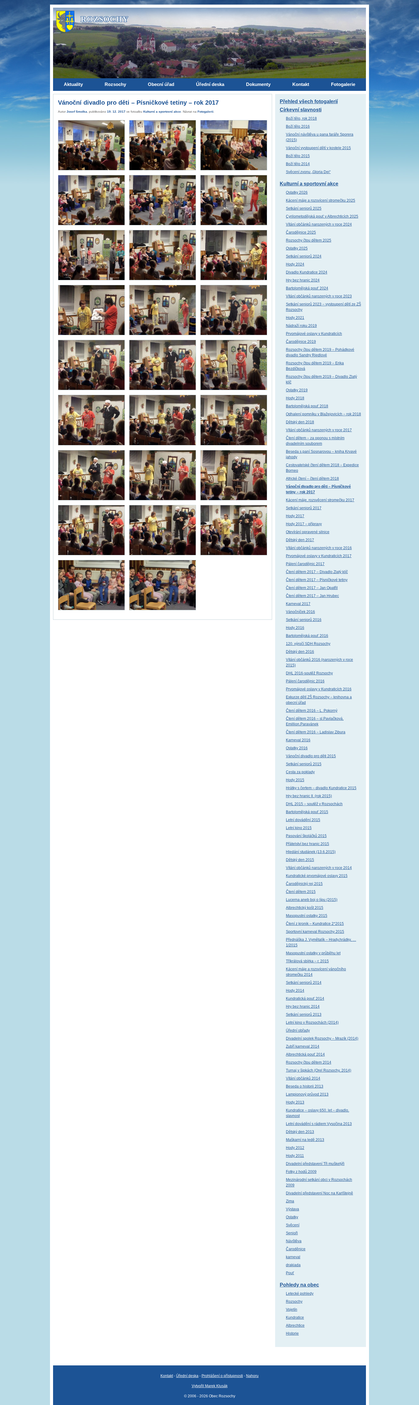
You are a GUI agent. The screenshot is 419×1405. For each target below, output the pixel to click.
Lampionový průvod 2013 (307, 1094)
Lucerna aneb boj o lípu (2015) (311, 900)
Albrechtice (295, 1325)
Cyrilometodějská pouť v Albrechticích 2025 (322, 216)
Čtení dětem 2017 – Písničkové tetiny (317, 580)
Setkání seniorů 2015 (303, 764)
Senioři (292, 1233)
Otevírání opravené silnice (307, 532)
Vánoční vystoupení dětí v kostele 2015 (318, 148)
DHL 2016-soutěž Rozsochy (309, 673)
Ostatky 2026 (297, 192)
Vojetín (291, 1309)
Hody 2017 (295, 516)
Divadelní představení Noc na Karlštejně (319, 1193)
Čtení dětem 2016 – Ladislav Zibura (315, 732)
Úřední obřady (298, 1030)
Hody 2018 (295, 398)
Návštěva (294, 1241)
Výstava (292, 1209)
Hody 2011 (295, 1156)
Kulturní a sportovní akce (162, 111)
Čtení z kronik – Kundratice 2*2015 (315, 924)
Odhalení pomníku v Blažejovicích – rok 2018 (323, 414)
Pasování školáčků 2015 (306, 836)
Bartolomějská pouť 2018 (307, 406)
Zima (290, 1201)
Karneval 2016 (298, 740)
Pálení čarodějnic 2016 (305, 681)
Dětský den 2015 (300, 860)
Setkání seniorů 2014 (303, 982)
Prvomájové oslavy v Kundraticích (314, 334)
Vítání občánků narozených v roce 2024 (319, 224)
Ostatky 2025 (297, 248)
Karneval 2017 (298, 604)
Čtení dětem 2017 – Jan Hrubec (312, 596)
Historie (292, 1333)
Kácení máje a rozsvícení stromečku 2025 (320, 200)
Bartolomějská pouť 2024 (307, 288)
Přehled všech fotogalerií (309, 101)
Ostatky (292, 1217)
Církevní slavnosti (300, 109)
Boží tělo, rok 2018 (301, 118)
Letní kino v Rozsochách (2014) (312, 1022)
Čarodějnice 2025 (301, 232)
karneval (293, 1257)
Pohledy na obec (299, 1284)
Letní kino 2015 (299, 828)
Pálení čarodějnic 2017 (305, 564)
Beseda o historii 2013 (304, 1086)
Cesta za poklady (300, 772)
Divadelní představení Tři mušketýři (315, 1164)
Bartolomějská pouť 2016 (307, 636)
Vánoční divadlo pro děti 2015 (311, 756)
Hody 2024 (295, 264)
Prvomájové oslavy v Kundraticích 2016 (319, 689)
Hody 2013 (295, 1102)
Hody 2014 (295, 990)
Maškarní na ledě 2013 (305, 1140)
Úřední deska (187, 1376)
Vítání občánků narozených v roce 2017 (319, 430)
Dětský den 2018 (300, 422)
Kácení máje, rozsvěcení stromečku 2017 (320, 500)
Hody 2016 (295, 628)
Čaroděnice (296, 1249)
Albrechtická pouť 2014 (305, 1054)
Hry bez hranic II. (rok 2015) (309, 796)
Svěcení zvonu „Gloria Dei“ (308, 172)
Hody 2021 (295, 318)
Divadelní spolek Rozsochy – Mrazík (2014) (322, 1038)
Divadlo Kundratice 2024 (306, 272)
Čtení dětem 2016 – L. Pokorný (311, 710)
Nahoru (252, 1376)
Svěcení (292, 1225)
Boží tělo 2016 (298, 126)
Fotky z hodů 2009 (301, 1172)
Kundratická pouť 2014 (305, 998)
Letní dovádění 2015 (303, 820)
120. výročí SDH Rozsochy (308, 644)
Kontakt (166, 1376)
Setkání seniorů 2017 (303, 508)
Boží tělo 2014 (298, 164)
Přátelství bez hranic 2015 (307, 844)
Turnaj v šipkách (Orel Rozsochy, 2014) (318, 1070)
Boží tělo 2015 (298, 156)
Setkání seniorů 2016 (303, 620)
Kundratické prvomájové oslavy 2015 (317, 876)
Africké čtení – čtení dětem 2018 (312, 478)
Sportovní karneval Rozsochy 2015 (315, 932)
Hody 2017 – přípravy (304, 524)
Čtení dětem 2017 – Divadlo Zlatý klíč (317, 572)
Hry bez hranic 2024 (303, 280)
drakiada (293, 1265)
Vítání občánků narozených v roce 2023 (319, 296)
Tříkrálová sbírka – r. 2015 (307, 961)
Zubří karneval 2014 (302, 1046)
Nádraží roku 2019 (301, 326)
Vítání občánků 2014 (303, 1078)
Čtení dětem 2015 (301, 892)
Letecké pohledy (299, 1293)
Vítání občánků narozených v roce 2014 (319, 868)
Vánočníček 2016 (300, 612)
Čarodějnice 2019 (301, 342)
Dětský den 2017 (300, 540)
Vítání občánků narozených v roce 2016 (319, 548)
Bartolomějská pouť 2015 (307, 812)
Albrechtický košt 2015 (304, 908)
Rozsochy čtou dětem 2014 (308, 1062)
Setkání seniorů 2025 (303, 208)
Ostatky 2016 (297, 748)
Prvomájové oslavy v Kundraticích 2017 (319, 556)
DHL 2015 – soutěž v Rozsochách (314, 804)
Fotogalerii (205, 111)
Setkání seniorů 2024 (303, 256)
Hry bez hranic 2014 (303, 1006)
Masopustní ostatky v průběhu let (313, 953)
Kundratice (295, 1317)
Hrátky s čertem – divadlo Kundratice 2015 (321, 788)
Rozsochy (294, 1301)
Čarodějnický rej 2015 (304, 884)
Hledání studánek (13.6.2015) (311, 852)
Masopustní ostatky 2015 (306, 916)
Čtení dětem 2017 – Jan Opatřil (312, 588)
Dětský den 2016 (300, 652)
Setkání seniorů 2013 (303, 1014)
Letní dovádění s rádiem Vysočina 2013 (319, 1124)
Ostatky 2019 (297, 390)
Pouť (290, 1273)
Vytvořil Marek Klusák (210, 1386)
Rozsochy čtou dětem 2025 (308, 240)
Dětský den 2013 (300, 1132)
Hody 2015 (295, 780)
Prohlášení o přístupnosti (222, 1376)
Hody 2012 (295, 1148)
